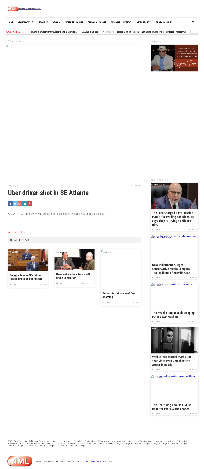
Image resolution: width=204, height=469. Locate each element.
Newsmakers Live (26, 22)
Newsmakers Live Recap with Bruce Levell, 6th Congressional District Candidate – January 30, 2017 (73, 276)
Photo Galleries (164, 22)
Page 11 (22, 446)
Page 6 (157, 443)
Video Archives (144, 22)
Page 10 (11, 446)
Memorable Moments (122, 22)
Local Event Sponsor (144, 441)
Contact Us (90, 441)
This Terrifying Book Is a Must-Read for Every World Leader (172, 407)
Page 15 (63, 446)
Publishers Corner (74, 22)
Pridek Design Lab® (93, 461)
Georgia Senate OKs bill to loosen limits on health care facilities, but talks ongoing (26, 277)
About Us (43, 22)
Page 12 (32, 446)
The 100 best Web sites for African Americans (76, 443)
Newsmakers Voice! (164, 441)
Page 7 (166, 443)
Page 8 (175, 443)
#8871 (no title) (14, 441)
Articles (67, 441)
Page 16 (73, 446)
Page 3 (129, 443)
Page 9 (184, 443)
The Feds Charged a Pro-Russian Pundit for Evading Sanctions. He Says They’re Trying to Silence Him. (173, 219)
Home (10, 22)
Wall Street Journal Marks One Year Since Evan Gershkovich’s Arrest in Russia (172, 361)
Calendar (78, 441)
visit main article (17, 232)
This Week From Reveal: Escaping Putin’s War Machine (173, 314)
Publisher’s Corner (16, 443)
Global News (103, 441)
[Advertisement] (174, 123)
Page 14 (53, 446)
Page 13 (42, 446)
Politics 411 (182, 441)
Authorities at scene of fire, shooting (118, 295)
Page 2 (120, 443)
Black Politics (87, 283)
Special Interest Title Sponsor (40, 443)
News (55, 22)
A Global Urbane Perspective (37, 441)
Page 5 (147, 443)
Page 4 (138, 443)
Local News (14, 41)
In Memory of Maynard (121, 441)
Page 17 (84, 446)
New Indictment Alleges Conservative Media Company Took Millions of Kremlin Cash (171, 269)
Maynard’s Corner (97, 22)
